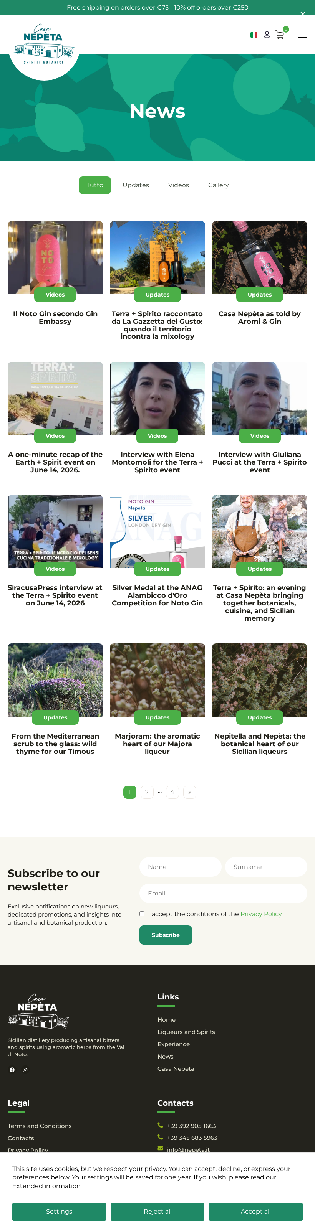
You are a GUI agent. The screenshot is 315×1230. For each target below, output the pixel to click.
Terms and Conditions (40, 1125)
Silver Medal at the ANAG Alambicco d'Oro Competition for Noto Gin (157, 595)
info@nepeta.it (188, 1149)
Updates (136, 185)
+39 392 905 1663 (191, 1125)
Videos (178, 185)
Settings (59, 1211)
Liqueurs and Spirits (186, 1031)
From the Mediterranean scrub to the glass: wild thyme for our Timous (55, 744)
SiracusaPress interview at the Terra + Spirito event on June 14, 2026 (55, 595)
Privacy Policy (261, 914)
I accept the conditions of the (215, 914)
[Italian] (253, 35)
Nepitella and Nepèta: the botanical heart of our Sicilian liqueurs (259, 744)
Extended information (46, 1186)
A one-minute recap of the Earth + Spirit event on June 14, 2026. (55, 462)
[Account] (267, 34)
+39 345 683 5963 (192, 1137)
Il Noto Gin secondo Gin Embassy (55, 318)
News (166, 1056)
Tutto (94, 185)
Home (167, 1019)
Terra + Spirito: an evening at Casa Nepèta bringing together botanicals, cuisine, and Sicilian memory (259, 603)
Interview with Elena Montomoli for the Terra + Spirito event (157, 462)
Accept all (256, 1211)
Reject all (158, 1211)
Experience (174, 1044)
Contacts (21, 1138)
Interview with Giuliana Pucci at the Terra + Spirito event (259, 462)
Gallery (218, 185)
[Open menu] (302, 35)
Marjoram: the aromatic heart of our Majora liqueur (157, 744)
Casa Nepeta (176, 1068)
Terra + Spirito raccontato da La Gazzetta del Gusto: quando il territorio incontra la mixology (157, 325)
